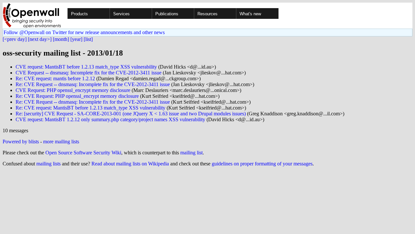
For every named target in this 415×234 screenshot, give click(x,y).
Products (79, 13)
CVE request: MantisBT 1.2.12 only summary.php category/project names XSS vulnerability (110, 119)
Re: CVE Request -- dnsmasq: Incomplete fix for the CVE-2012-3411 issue (93, 84)
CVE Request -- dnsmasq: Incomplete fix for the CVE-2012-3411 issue (88, 72)
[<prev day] (15, 39)
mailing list (191, 152)
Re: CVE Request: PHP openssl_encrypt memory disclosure (77, 96)
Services (121, 13)
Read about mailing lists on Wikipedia (130, 163)
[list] (88, 39)
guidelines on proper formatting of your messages (262, 163)
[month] (61, 39)
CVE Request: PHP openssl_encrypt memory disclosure (73, 90)
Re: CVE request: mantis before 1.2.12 (55, 78)
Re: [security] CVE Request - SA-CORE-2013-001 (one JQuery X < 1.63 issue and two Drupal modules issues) (131, 113)
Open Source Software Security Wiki (83, 152)
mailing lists (48, 163)
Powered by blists (21, 141)
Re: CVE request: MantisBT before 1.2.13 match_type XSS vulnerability (90, 107)
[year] (76, 39)
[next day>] (40, 39)
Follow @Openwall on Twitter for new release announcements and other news (84, 32)
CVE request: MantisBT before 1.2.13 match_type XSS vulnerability (86, 67)
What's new (250, 13)
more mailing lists (61, 141)
